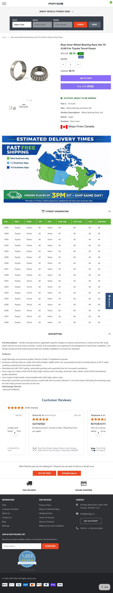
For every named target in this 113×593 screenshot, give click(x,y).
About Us (6, 513)
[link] (13, 108)
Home (4, 37)
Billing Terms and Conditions (51, 526)
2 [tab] (31, 100)
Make (35, 20)
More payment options (86, 93)
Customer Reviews (56, 400)
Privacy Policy (45, 505)
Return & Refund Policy (49, 509)
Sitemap (5, 526)
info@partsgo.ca (87, 514)
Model (56, 20)
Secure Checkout (46, 522)
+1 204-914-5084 (95, 528)
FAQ (4, 505)
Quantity (64, 59)
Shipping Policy (45, 513)
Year (14, 20)
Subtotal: (64, 71)
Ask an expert (91, 521)
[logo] (56, 3)
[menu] (4, 4)
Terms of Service (46, 517)
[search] (11, 3)
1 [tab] (28, 100)
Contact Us (7, 517)
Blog (4, 522)
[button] (15, 433)
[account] (102, 3)
